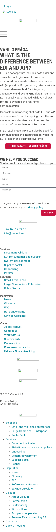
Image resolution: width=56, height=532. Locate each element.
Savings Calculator (22, 488)
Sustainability (19, 505)
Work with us (19, 509)
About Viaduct (20, 496)
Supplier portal (20, 459)
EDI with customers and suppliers (31, 447)
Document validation (23, 443)
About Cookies (9, 404)
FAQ (14, 480)
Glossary (16, 476)
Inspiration (12, 468)
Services (11, 439)
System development (24, 455)
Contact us (12, 521)
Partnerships (19, 501)
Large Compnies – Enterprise (29, 431)
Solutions (11, 422)
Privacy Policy (8, 401)
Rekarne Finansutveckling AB (28, 517)
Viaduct (10, 492)
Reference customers (24, 484)
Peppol (15, 464)
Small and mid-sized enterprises (31, 426)
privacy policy (35, 207)
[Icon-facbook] (3, 238)
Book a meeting (15, 525)
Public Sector (19, 435)
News (14, 472)
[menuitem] (9, 11)
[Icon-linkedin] (11, 238)
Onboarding (18, 451)
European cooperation (24, 513)
